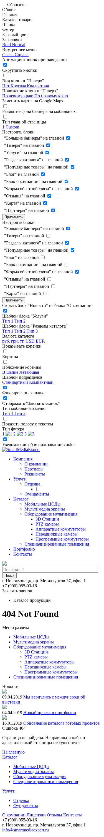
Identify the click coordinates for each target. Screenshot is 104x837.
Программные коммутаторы (62, 539)
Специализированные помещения (56, 544)
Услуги (20, 479)
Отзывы (54, 815)
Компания (22, 459)
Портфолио (24, 549)
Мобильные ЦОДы (42, 504)
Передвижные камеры (56, 534)
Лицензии (36, 815)
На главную (13, 752)
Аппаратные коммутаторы (60, 529)
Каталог (21, 499)
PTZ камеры (47, 524)
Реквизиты (34, 474)
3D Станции (47, 519)
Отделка (32, 484)
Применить (13, 217)
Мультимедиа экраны (44, 509)
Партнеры (34, 469)
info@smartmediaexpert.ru (25, 830)
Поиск (9, 575)
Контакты (22, 554)
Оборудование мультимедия (50, 514)
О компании (36, 464)
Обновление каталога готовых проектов (61, 723)
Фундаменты (36, 494)
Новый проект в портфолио (49, 712)
